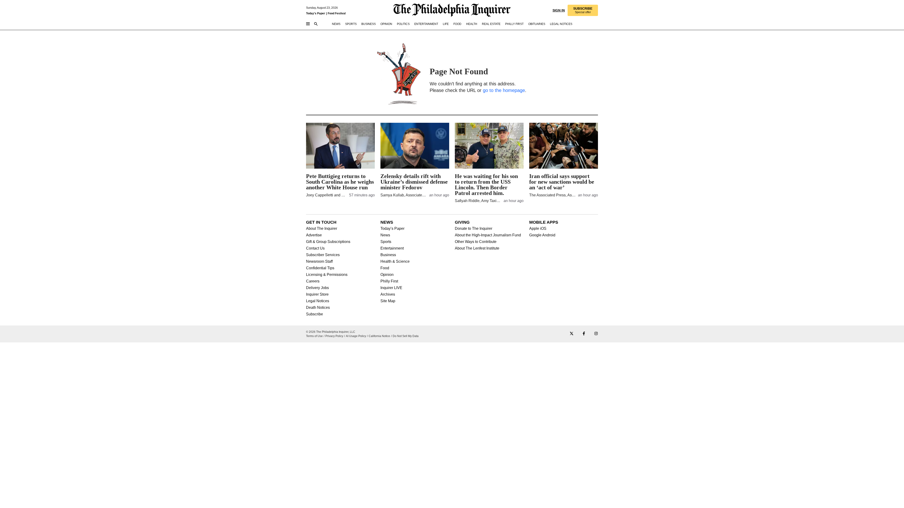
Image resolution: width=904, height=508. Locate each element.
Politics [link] (403, 24)
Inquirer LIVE (391, 288)
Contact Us (315, 248)
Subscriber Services (323, 255)
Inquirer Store (317, 294)
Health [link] (471, 24)
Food (384, 268)
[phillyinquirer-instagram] (596, 334)
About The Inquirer (321, 228)
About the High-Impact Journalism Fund (488, 235)
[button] (582, 10)
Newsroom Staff (319, 261)
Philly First (389, 281)
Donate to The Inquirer (473, 228)
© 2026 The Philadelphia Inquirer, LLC (330, 331)
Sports (385, 242)
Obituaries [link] (536, 24)
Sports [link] (351, 24)
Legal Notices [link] (561, 24)
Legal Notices (317, 301)
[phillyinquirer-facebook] (584, 334)
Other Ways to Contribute (475, 242)
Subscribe (314, 314)
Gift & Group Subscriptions (328, 242)
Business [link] (368, 24)
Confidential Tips (320, 268)
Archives (387, 294)
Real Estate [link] (491, 24)
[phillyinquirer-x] (571, 334)
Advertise (314, 235)
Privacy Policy (334, 336)
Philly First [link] (514, 24)
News (385, 235)
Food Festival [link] (337, 13)
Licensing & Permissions (326, 275)
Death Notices (318, 308)
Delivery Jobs (317, 288)
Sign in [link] (558, 10)
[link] (582, 10)
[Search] (316, 24)
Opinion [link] (386, 24)
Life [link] (446, 24)
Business (388, 255)
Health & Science (395, 261)
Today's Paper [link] (315, 13)
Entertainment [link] (426, 24)
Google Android (542, 235)
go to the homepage (504, 90)
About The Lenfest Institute (477, 248)
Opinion (387, 275)
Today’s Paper (392, 228)
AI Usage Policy (356, 336)
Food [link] (457, 24)
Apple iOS (537, 228)
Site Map (387, 301)
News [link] (336, 24)
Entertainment (392, 248)
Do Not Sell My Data (406, 336)
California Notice (379, 336)
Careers (312, 281)
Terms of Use (314, 336)
